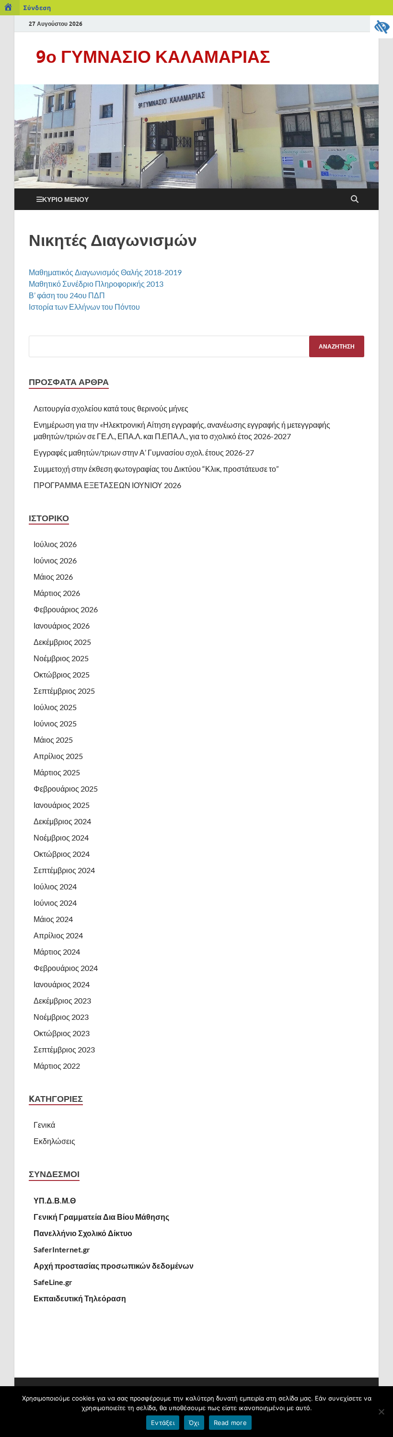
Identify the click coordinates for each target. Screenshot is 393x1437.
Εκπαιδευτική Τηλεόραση (80, 1298)
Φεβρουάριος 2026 (66, 609)
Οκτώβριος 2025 (62, 674)
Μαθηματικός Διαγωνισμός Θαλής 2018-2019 (105, 272)
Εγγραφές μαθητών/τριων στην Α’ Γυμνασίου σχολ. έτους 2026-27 (144, 452)
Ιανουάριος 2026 (62, 625)
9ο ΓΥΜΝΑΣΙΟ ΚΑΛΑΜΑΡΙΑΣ (153, 56)
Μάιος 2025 (53, 739)
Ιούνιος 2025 (55, 723)
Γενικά (44, 1124)
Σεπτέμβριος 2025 (64, 690)
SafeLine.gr (53, 1281)
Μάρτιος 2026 (57, 592)
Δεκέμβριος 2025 (62, 641)
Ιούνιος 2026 (55, 560)
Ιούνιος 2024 (55, 902)
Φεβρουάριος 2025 (66, 788)
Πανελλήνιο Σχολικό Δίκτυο (83, 1233)
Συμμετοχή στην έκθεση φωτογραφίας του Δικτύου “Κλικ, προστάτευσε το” (156, 468)
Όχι (194, 1422)
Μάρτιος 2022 (57, 1065)
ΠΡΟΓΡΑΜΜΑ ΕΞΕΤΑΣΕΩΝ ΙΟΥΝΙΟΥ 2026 (107, 485)
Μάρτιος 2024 (57, 951)
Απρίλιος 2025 (58, 755)
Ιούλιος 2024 (55, 886)
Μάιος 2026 (53, 576)
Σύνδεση (37, 8)
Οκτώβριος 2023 (62, 1033)
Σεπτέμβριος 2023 (64, 1049)
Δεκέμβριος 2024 (62, 821)
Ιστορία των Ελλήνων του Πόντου (84, 306)
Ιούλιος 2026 (55, 544)
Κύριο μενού (65, 199)
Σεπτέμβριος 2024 (64, 870)
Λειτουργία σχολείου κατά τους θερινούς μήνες (111, 408)
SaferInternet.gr (62, 1249)
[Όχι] (381, 1411)
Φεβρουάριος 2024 (66, 967)
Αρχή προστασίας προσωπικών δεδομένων (114, 1265)
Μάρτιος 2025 (57, 772)
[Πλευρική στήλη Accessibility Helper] (381, 26)
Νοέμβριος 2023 (61, 1016)
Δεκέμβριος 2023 (62, 1000)
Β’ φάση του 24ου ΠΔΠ (67, 295)
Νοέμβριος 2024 (61, 837)
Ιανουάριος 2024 (62, 984)
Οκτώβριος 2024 (62, 853)
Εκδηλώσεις (54, 1140)
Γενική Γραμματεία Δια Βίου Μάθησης (101, 1216)
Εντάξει (162, 1422)
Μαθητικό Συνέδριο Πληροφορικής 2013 (96, 283)
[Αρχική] (10, 7)
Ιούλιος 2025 (55, 707)
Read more (230, 1422)
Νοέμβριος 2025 (61, 658)
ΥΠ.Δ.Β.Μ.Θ (55, 1200)
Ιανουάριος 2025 (62, 804)
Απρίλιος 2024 (58, 935)
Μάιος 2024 (53, 918)
